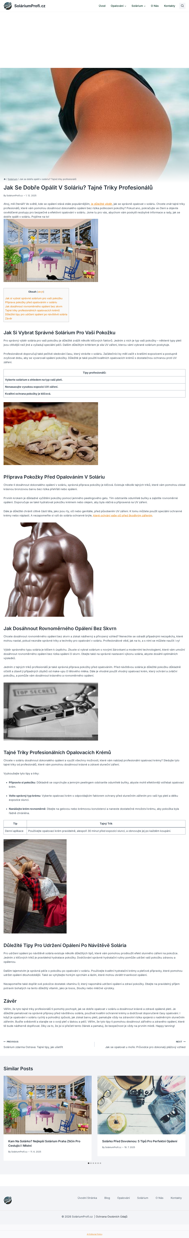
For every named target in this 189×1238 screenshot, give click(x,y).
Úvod (102, 5)
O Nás (155, 5)
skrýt (40, 291)
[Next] (180, 1118)
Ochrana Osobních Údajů (111, 1216)
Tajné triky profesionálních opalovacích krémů (32, 310)
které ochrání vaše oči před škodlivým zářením (122, 515)
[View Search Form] (182, 6)
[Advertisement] (94, 34)
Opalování (123, 1197)
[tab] (88, 1163)
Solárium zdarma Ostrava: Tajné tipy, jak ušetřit (33, 1044)
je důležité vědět (101, 203)
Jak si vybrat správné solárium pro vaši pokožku (33, 298)
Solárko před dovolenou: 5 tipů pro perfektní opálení (139, 1141)
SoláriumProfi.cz (14, 195)
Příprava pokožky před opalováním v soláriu (31, 302)
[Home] (5, 179)
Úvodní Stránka (87, 1197)
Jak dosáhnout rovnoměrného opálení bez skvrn (33, 306)
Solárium (142, 1197)
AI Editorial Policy (94, 1234)
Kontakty (169, 5)
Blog (107, 1197)
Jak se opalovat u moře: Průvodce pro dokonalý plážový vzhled (145, 1044)
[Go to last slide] (9, 1118)
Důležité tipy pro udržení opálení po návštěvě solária (36, 314)
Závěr (8, 318)
